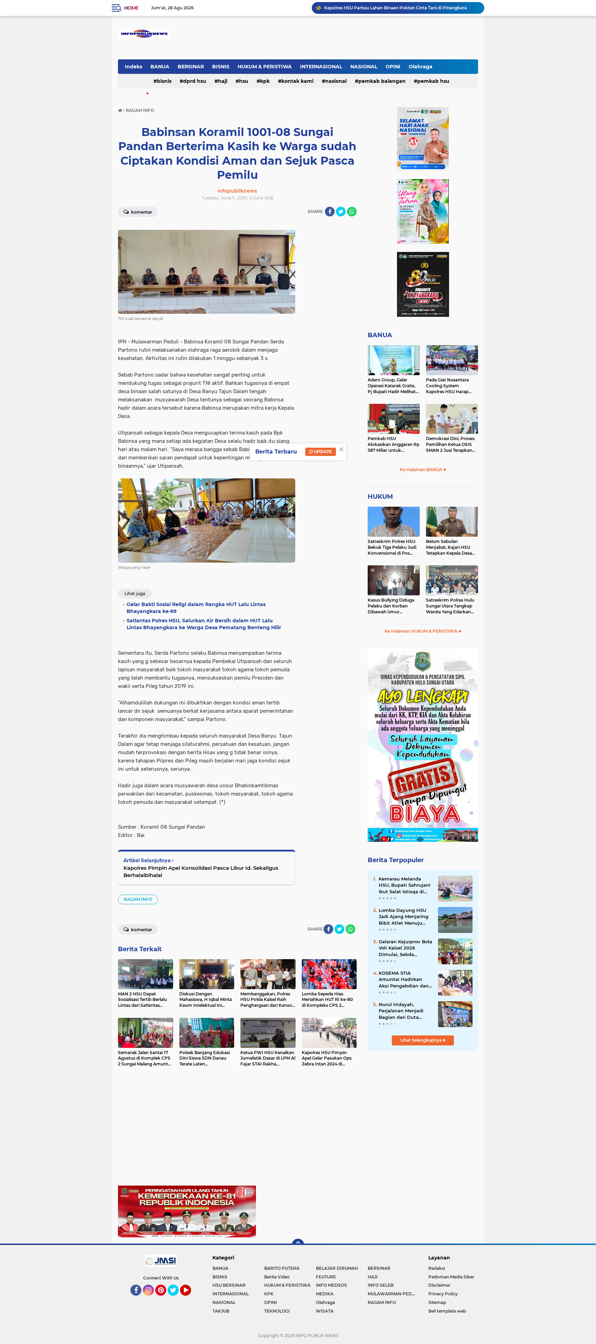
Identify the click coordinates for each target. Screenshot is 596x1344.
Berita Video (277, 1276)
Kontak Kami (297, 81)
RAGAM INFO (138, 899)
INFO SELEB (381, 1285)
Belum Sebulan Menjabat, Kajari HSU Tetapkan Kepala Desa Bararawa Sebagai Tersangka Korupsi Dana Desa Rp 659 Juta (451, 547)
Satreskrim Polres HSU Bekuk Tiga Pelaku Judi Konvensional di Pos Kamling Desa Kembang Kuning (393, 547)
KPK (265, 81)
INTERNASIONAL (321, 67)
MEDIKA (325, 1293)
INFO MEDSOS (331, 1285)
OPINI (393, 67)
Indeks (133, 67)
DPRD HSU (194, 81)
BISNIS (220, 67)
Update (322, 451)
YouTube (190, 1299)
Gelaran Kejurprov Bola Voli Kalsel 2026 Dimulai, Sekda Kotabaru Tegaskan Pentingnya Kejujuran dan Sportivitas (405, 948)
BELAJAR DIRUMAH (337, 1268)
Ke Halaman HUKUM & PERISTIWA (421, 631)
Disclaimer (439, 1285)
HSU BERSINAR (229, 1285)
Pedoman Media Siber (451, 1276)
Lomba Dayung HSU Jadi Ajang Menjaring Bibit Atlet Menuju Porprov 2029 (403, 916)
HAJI (222, 81)
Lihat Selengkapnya (421, 1040)
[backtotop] (298, 1245)
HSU (243, 81)
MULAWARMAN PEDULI (393, 1293)
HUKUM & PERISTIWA (265, 67)
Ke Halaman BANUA (421, 469)
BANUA (159, 67)
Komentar (141, 212)
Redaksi (436, 1268)
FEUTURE (326, 1276)
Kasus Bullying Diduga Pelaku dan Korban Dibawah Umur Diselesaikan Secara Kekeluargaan (391, 606)
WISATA (325, 1311)
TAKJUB (220, 1311)
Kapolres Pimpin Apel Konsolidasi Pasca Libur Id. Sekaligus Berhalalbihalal (200, 871)
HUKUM (380, 496)
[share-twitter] (341, 211)
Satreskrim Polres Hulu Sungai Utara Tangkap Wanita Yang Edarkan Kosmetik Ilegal (450, 606)
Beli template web (447, 1311)
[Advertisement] (237, 1137)
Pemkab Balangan (382, 81)
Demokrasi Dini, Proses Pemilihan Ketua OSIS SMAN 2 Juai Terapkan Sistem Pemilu (450, 444)
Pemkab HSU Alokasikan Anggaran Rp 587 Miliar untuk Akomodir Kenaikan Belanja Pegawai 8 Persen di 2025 (393, 444)
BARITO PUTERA (281, 1268)
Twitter (176, 1299)
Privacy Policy (443, 1293)
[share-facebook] (330, 211)
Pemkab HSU (433, 81)
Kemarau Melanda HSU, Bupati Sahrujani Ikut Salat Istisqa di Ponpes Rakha (404, 885)
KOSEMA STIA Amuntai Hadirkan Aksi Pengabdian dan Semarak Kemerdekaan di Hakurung (404, 979)
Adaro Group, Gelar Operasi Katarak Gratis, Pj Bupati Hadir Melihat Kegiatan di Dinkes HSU (392, 386)
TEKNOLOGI (277, 1311)
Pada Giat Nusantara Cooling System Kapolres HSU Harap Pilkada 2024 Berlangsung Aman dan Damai (450, 386)
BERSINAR (191, 67)
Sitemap (437, 1302)
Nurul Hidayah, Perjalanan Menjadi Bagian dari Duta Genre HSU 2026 (401, 1011)
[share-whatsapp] (352, 211)
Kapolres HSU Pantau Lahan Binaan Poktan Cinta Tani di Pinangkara (395, 7)
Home (131, 8)
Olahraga (421, 67)
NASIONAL (363, 67)
